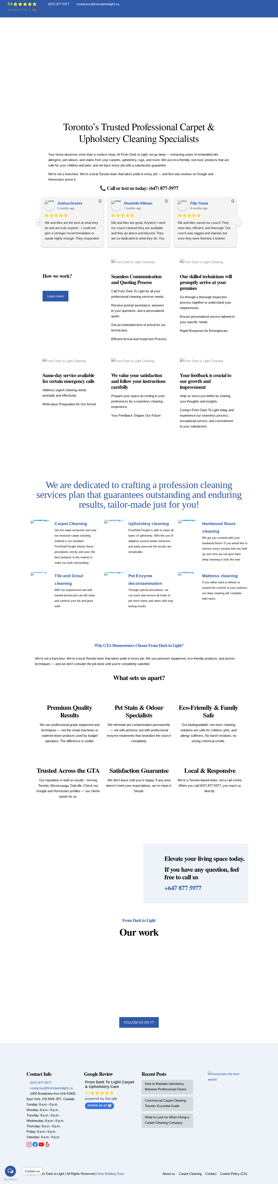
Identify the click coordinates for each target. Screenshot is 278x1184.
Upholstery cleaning (148, 523)
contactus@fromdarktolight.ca (97, 4)
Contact (210, 1174)
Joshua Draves (69, 203)
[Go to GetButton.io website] (10, 1179)
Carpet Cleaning (71, 523)
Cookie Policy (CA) (233, 1174)
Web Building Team (110, 1174)
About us (168, 1174)
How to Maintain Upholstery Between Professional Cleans (166, 1086)
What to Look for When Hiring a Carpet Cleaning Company (167, 1119)
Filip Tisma (199, 203)
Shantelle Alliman (138, 203)
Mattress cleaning (220, 576)
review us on (97, 1105)
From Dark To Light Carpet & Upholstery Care (109, 1084)
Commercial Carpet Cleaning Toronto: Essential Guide (165, 1103)
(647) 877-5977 (40, 1082)
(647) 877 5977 (58, 4)
